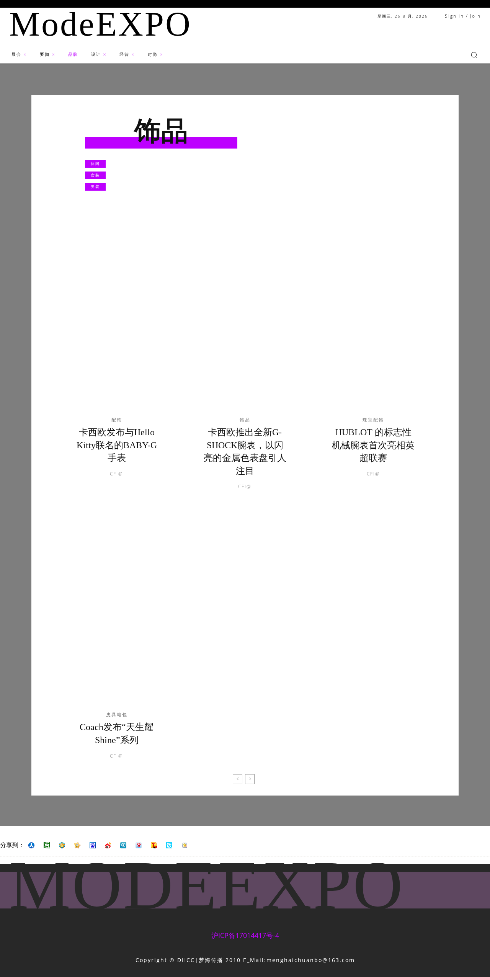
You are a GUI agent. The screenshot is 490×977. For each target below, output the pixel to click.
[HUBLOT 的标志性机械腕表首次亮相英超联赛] (373, 319)
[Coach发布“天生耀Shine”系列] (116, 614)
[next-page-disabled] (250, 779)
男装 (95, 186)
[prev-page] (237, 779)
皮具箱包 (116, 714)
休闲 (95, 163)
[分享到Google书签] (184, 845)
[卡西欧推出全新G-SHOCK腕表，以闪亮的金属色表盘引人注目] (245, 319)
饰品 (245, 420)
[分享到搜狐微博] (154, 845)
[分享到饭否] (169, 845)
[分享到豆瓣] (47, 845)
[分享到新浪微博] (108, 845)
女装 (95, 175)
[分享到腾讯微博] (123, 845)
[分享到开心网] (77, 845)
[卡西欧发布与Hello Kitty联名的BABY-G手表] (116, 319)
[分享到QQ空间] (62, 845)
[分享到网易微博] (139, 845)
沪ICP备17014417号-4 (245, 935)
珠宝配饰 (373, 420)
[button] (474, 55)
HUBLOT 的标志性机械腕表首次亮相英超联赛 (373, 445)
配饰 (116, 420)
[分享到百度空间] (93, 845)
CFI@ (116, 474)
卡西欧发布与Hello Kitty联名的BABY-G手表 (117, 445)
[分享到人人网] (31, 845)
